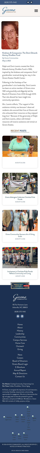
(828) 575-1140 (20, 311)
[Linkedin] (31, 2)
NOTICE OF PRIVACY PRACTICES (20, 446)
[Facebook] (28, 2)
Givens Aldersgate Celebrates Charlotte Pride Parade (20, 198)
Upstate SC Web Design (22, 450)
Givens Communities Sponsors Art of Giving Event (20, 235)
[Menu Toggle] (36, 11)
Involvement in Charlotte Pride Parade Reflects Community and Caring (20, 273)
